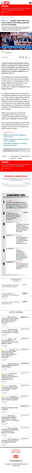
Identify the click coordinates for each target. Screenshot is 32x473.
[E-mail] (26, 57)
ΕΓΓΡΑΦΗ (27, 183)
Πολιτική (11, 17)
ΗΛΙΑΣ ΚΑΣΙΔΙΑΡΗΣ (24, 156)
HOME (2, 17)
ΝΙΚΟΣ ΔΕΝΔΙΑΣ (15, 156)
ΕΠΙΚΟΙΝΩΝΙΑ (16, 452)
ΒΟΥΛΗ (20, 158)
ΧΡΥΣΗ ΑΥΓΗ (13, 158)
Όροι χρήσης (8, 464)
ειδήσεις (17, 150)
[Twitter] (30, 48)
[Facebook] (28, 48)
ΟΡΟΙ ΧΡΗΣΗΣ (8, 186)
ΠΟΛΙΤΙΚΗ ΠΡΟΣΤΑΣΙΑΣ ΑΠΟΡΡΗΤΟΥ (19, 186)
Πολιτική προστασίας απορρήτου (19, 464)
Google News (21, 149)
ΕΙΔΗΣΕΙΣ (7, 17)
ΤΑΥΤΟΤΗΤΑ (16, 450)
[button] (1, 14)
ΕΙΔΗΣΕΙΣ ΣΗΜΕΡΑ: (8, 132)
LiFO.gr (13, 149)
